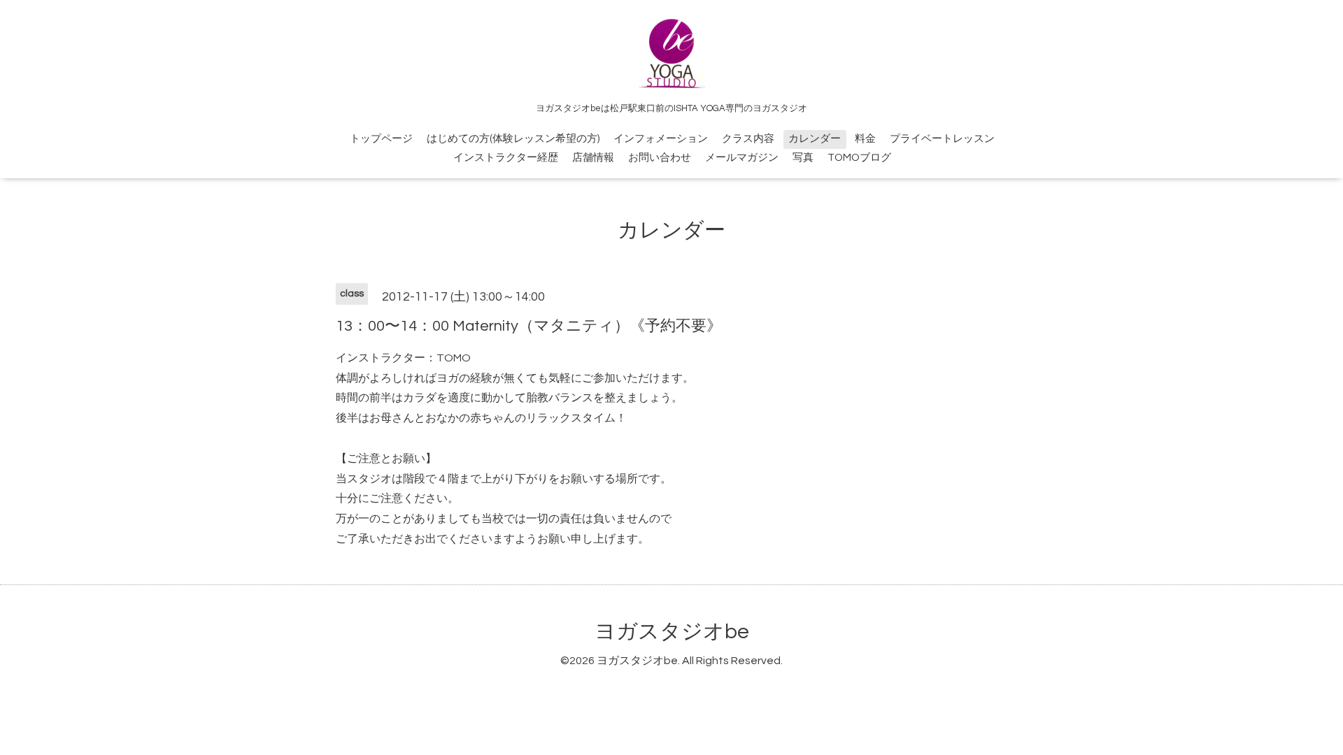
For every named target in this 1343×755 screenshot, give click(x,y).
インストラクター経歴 (505, 157)
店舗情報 (593, 157)
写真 (803, 157)
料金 (865, 139)
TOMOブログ (859, 157)
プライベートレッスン (942, 139)
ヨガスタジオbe (672, 631)
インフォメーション (660, 139)
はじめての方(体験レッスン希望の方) (513, 139)
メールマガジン (742, 157)
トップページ (381, 139)
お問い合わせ (659, 157)
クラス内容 (748, 139)
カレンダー (814, 139)
